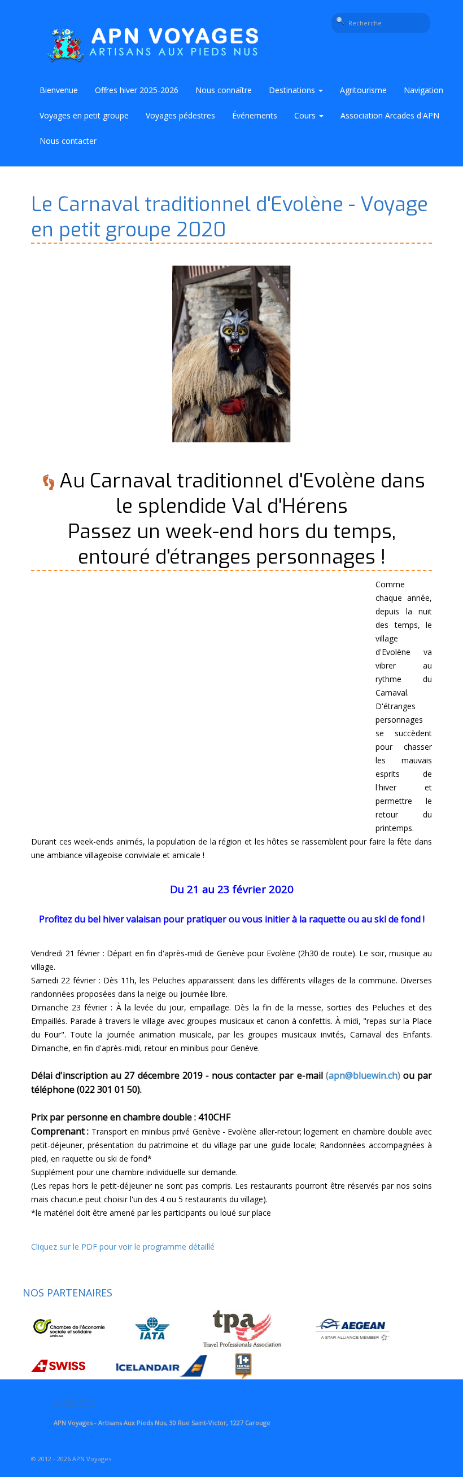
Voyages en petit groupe (84, 115)
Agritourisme (363, 90)
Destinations (293, 90)
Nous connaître (223, 90)
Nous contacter (68, 140)
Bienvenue (59, 90)
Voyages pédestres (180, 115)
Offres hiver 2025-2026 (136, 90)
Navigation (423, 90)
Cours (306, 115)
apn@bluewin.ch (363, 1075)
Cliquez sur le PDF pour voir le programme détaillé (123, 1246)
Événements (254, 115)
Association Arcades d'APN (389, 115)
